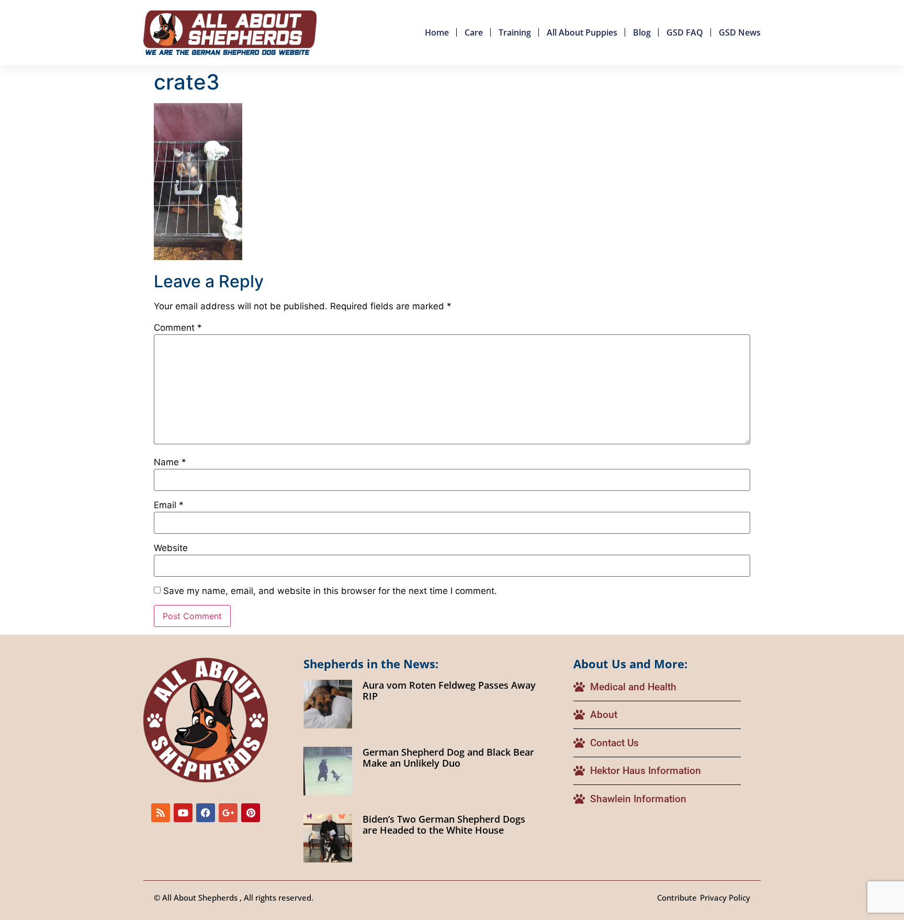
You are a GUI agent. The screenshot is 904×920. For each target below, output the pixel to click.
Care (474, 32)
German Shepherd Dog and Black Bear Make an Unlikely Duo (448, 758)
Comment (178, 327)
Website (171, 548)
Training (515, 32)
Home (437, 32)
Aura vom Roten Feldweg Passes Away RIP (449, 691)
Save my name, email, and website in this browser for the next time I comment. (330, 591)
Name (170, 462)
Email (169, 505)
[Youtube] (183, 812)
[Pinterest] (250, 812)
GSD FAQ (684, 32)
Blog (642, 32)
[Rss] (160, 812)
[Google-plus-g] (228, 812)
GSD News (740, 32)
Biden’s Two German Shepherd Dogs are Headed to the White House (444, 825)
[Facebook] (205, 812)
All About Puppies (582, 32)
